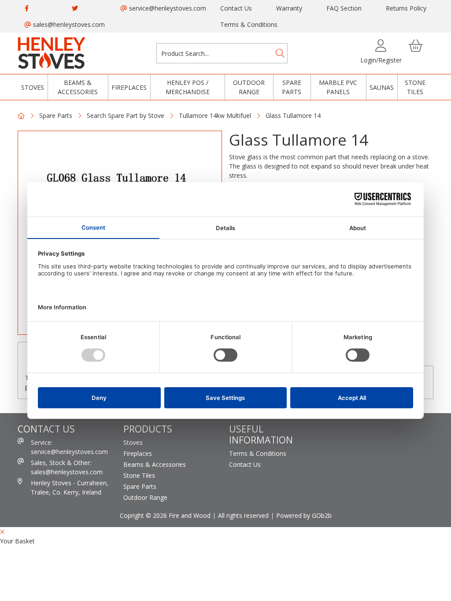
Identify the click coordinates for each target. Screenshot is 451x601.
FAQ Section (344, 8)
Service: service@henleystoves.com (69, 447)
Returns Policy (406, 8)
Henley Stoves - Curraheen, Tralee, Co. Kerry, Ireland (69, 487)
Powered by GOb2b (304, 515)
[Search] (280, 53)
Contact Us (236, 8)
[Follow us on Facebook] (27, 8)
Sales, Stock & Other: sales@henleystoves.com (67, 467)
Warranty (289, 8)
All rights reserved (243, 515)
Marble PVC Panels (338, 87)
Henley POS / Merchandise (188, 87)
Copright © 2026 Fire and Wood (165, 515)
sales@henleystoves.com (68, 24)
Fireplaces (129, 87)
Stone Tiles (415, 87)
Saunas (382, 87)
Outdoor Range (249, 87)
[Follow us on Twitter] (75, 8)
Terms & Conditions (248, 24)
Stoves (32, 87)
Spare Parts (291, 87)
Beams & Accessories (78, 87)
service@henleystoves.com (166, 8)
